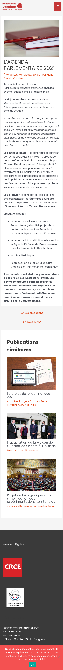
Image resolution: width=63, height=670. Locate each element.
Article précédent (32, 313)
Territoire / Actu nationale (21, 404)
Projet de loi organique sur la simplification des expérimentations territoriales (31, 498)
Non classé (25, 74)
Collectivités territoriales (33, 505)
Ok (32, 664)
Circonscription (15, 450)
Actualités (12, 74)
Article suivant (32, 322)
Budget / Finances (29, 401)
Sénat (36, 74)
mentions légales (14, 544)
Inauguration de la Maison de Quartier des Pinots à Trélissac (31, 444)
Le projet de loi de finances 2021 (28, 395)
